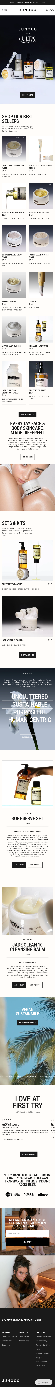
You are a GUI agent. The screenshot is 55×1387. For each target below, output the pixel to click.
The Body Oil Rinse (37, 390)
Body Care (6, 1345)
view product (35, 865)
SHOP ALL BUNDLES (27, 655)
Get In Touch (24, 1337)
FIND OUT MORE (27, 95)
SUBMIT (27, 1242)
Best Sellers (7, 1341)
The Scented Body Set (39, 346)
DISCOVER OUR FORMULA (27, 1023)
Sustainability (41, 1362)
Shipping (39, 1357)
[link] (10, 1380)
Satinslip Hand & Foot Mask (12, 256)
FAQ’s (38, 1349)
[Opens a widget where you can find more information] (43, 1382)
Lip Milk (32, 301)
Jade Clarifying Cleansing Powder (10, 391)
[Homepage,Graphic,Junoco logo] (27, 10)
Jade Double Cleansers (12, 640)
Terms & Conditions (43, 1345)
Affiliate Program (42, 1353)
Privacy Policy (41, 1341)
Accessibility (24, 1341)
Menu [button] (4, 10)
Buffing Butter (9, 301)
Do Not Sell (40, 1366)
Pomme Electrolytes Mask (38, 256)
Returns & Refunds (43, 1337)
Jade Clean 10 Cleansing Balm (13, 166)
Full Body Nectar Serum (13, 212)
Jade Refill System (9, 1337)
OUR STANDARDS (27, 737)
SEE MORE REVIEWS (28, 1154)
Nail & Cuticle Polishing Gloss (40, 166)
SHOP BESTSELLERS (27, 414)
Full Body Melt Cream (39, 212)
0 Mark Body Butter (11, 346)
